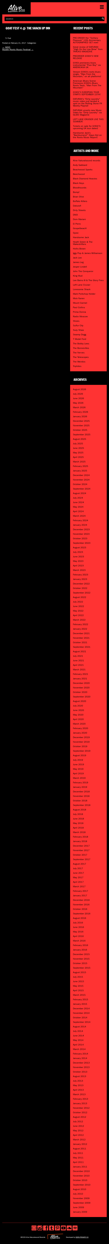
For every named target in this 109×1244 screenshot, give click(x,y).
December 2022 (81, 583)
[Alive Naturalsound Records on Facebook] (45, 1227)
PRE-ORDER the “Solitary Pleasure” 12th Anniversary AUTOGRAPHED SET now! (87, 40)
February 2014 (80, 1053)
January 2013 (80, 1103)
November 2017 (81, 850)
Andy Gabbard (80, 165)
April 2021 (78, 665)
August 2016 (79, 918)
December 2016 (81, 900)
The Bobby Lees (81, 343)
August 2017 (79, 864)
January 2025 (80, 470)
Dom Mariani (79, 219)
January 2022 (80, 629)
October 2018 (80, 800)
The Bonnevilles (81, 348)
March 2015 (79, 995)
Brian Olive (78, 196)
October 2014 (80, 1017)
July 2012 (78, 1121)
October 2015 (80, 963)
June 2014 (78, 1035)
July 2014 (78, 1031)
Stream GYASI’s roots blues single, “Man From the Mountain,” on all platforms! (87, 74)
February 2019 (80, 782)
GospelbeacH (80, 228)
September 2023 (81, 543)
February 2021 (80, 674)
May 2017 (78, 877)
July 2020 (78, 705)
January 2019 (80, 787)
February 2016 (80, 945)
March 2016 (79, 940)
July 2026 (78, 393)
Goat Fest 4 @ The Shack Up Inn (28, 28)
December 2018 (81, 791)
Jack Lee (77, 257)
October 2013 (80, 1071)
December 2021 (81, 633)
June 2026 (78, 398)
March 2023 (79, 570)
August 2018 (79, 809)
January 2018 (80, 841)
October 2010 (80, 1180)
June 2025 (78, 448)
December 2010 (81, 1171)
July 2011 (78, 1153)
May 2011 (78, 1157)
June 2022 (78, 606)
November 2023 (81, 534)
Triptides (77, 366)
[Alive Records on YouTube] (63, 1227)
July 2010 (78, 1193)
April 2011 (78, 1162)
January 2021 (80, 678)
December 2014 (81, 1008)
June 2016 (78, 927)
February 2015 (80, 999)
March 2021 (79, 669)
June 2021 (78, 660)
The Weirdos (79, 361)
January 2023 (80, 579)
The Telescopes (81, 357)
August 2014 (79, 1026)
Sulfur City (78, 325)
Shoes (76, 321)
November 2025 (81, 425)
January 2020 (80, 732)
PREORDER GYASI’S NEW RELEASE (85, 57)
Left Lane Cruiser (81, 284)
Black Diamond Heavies (85, 178)
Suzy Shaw (78, 330)
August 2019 (79, 755)
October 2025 (80, 430)
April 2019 (78, 773)
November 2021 (81, 638)
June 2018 (78, 818)
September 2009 (81, 1202)
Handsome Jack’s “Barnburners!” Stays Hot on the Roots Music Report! (87, 135)
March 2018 (79, 832)
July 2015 (78, 977)
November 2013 (81, 1067)
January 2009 (80, 1212)
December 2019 (81, 737)
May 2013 (78, 1085)
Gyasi (75, 232)
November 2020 (81, 687)
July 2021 (78, 656)
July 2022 (78, 601)
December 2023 (81, 529)
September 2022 (81, 592)
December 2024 (81, 475)
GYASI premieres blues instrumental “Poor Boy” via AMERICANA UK (87, 65)
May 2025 (78, 452)
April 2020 (78, 719)
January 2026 (80, 416)
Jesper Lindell (80, 266)
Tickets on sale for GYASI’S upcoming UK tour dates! (86, 127)
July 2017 (78, 868)
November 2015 (81, 958)
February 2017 (80, 891)
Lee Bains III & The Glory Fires (88, 280)
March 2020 (79, 723)
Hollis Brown (79, 248)
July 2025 (78, 443)
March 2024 (79, 516)
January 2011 (80, 1166)
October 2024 (80, 484)
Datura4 (77, 205)
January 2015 (80, 1004)
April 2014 (78, 1044)
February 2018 (80, 836)
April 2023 (78, 565)
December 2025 (81, 421)
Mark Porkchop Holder (84, 293)
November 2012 (81, 1108)
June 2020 (78, 710)
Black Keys (78, 183)
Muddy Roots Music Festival (17, 49)
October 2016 (80, 909)
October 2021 (80, 642)
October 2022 (80, 588)
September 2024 (81, 488)
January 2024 (80, 525)
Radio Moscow (80, 316)
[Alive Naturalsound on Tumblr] (51, 1227)
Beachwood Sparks (82, 169)
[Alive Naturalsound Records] (16, 11)
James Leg (78, 262)
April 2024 (78, 511)
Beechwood (79, 174)
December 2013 (81, 1062)
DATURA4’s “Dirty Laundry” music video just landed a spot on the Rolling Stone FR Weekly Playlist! (87, 102)
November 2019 (81, 741)
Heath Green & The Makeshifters (83, 243)
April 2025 (78, 457)
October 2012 (80, 1112)
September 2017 (81, 859)
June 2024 (78, 502)
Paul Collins (79, 307)
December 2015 (81, 954)
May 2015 (78, 986)
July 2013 (78, 1080)
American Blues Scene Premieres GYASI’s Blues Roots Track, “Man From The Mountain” (87, 84)
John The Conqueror (83, 271)
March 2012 (79, 1139)
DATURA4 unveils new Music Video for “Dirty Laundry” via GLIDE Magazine (87, 112)
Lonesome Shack (81, 289)
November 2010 (81, 1175)
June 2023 (78, 556)
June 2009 (78, 1207)
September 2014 (81, 1022)
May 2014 (78, 1040)
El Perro (77, 223)
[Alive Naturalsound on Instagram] (39, 1227)
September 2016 (81, 913)
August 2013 (79, 1076)
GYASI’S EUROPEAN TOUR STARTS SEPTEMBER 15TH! (87, 93)
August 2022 (79, 597)
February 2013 (80, 1099)
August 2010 (79, 1189)
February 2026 (80, 412)
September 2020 (81, 696)
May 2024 (78, 506)
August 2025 (79, 439)
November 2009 (81, 1198)
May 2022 (78, 610)
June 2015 (78, 981)
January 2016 (80, 949)
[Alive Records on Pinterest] (57, 1227)
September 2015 (81, 967)
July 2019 (78, 760)
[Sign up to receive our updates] (34, 1227)
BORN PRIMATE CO (82, 1237)
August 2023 (79, 547)
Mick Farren (79, 298)
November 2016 (81, 904)
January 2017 (80, 895)
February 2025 (80, 466)
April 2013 (78, 1089)
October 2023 (80, 538)
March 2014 (79, 1049)
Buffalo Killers (80, 201)
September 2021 (81, 647)
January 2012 (80, 1144)
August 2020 (79, 701)
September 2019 (81, 751)
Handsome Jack (81, 237)
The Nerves (78, 352)
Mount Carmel (80, 303)
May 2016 (78, 931)
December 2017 (81, 845)
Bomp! (76, 192)
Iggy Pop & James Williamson (87, 253)
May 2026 (78, 403)
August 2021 (79, 651)
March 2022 (79, 619)
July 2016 (78, 922)
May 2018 (78, 823)
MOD (6, 47)
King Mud (77, 275)
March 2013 (79, 1094)
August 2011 (79, 1148)
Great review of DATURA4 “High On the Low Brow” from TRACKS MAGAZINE (88, 49)
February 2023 (80, 574)
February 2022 (80, 624)
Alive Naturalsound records (86, 160)
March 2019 (79, 778)
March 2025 (79, 461)
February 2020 (80, 728)
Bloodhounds (79, 187)
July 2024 (78, 497)
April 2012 (78, 1135)
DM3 (75, 214)
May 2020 (78, 714)
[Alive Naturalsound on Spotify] (75, 1227)
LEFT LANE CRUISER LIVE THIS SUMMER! (88, 120)
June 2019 (78, 764)
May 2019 (78, 769)
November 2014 (81, 1013)
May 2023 (78, 561)
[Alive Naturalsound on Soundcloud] (69, 1227)
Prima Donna (79, 312)
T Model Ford (79, 339)
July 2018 (78, 814)
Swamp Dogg (79, 334)
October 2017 (80, 854)
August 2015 (79, 972)
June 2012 (78, 1126)
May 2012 (78, 1130)
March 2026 (79, 407)
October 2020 (80, 692)
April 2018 (78, 827)
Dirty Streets (79, 210)
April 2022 (78, 615)
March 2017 (79, 886)
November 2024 (81, 479)
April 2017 (78, 882)
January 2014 (80, 1058)
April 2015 (78, 990)
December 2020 (81, 683)
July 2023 (78, 552)
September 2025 (81, 434)
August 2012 (79, 1117)
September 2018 (81, 805)
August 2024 (79, 493)
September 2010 (81, 1184)
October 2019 (80, 746)
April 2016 (78, 936)
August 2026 (79, 389)
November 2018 (81, 796)
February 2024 (80, 520)
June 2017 (78, 873)
